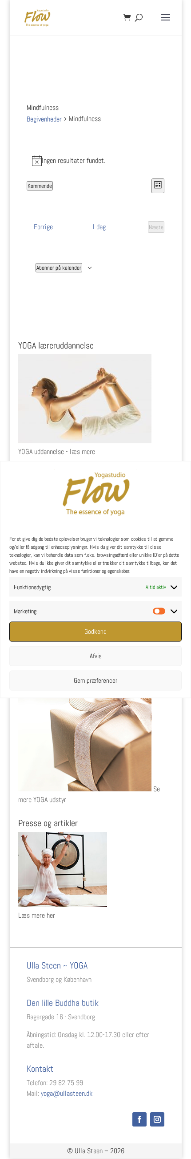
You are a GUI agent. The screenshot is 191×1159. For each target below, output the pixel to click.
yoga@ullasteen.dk (66, 1093)
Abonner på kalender (58, 268)
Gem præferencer (95, 680)
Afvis (96, 656)
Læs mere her (36, 915)
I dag (99, 226)
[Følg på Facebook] (139, 1119)
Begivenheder (44, 119)
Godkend (95, 631)
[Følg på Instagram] (157, 1119)
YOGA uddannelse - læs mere (56, 451)
